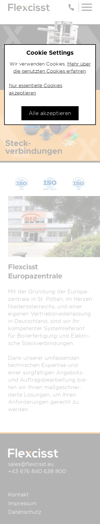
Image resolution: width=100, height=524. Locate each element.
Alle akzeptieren (50, 113)
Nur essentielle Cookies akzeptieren (35, 89)
